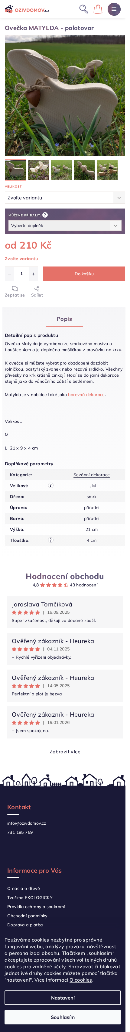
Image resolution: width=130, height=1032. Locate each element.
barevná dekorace (86, 394)
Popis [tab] (64, 318)
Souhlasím (63, 1017)
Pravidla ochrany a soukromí (36, 906)
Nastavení (63, 998)
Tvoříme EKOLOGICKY (30, 897)
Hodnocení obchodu (65, 576)
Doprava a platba (25, 925)
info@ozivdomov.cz (26, 823)
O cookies (81, 980)
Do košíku (84, 274)
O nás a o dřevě (23, 888)
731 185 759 (20, 832)
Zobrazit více (65, 752)
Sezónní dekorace (91, 474)
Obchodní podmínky (27, 915)
